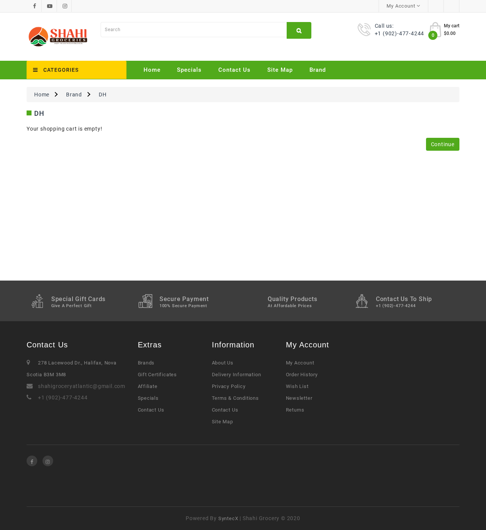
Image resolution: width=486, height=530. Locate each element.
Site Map (280, 69)
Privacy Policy (229, 386)
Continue (442, 144)
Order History (302, 374)
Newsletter (299, 398)
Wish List (297, 386)
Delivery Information (236, 374)
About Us (223, 363)
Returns (295, 410)
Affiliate (148, 386)
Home (152, 69)
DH (103, 94)
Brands (146, 363)
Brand (317, 69)
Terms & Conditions (235, 398)
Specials (189, 69)
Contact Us (234, 69)
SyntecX (228, 518)
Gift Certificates (157, 374)
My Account (300, 363)
